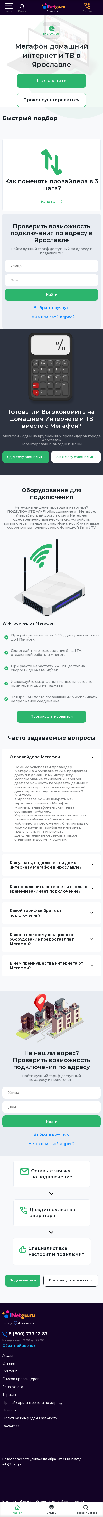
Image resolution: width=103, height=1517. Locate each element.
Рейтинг (9, 1371)
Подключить (51, 80)
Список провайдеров (20, 1379)
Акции (7, 1355)
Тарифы (9, 1395)
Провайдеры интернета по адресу (32, 1402)
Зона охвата (12, 1387)
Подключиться (22, 1280)
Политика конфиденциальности (30, 1418)
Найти (51, 294)
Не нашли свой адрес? (51, 317)
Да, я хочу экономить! (26, 457)
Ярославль (53, 11)
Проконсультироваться (51, 99)
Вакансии (10, 1426)
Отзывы (8, 1363)
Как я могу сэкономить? (75, 457)
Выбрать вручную (52, 307)
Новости (9, 1410)
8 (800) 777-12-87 (28, 1334)
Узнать (48, 201)
